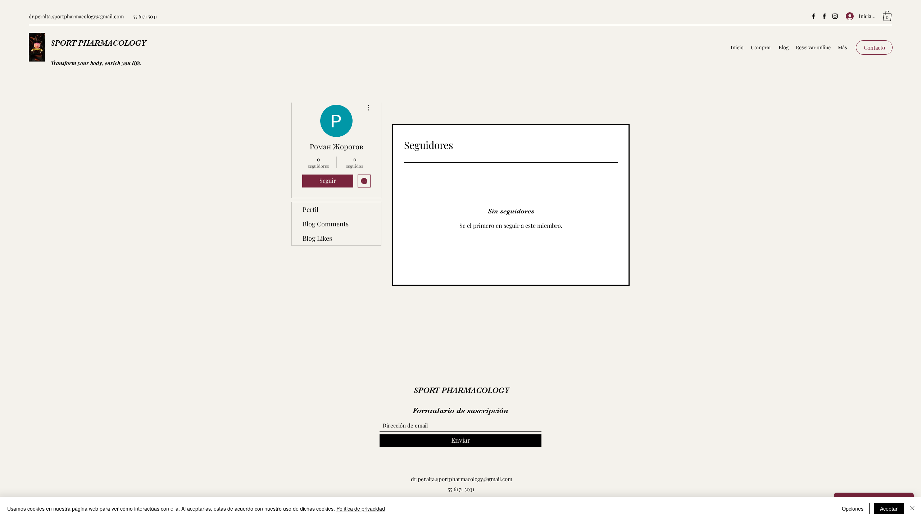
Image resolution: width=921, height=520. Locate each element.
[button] (887, 16)
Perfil (310, 209)
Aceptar (889, 508)
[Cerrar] (912, 508)
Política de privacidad (360, 508)
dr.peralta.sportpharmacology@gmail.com (76, 16)
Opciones (852, 508)
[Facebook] (813, 16)
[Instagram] (835, 16)
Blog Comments (326, 224)
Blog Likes (317, 238)
